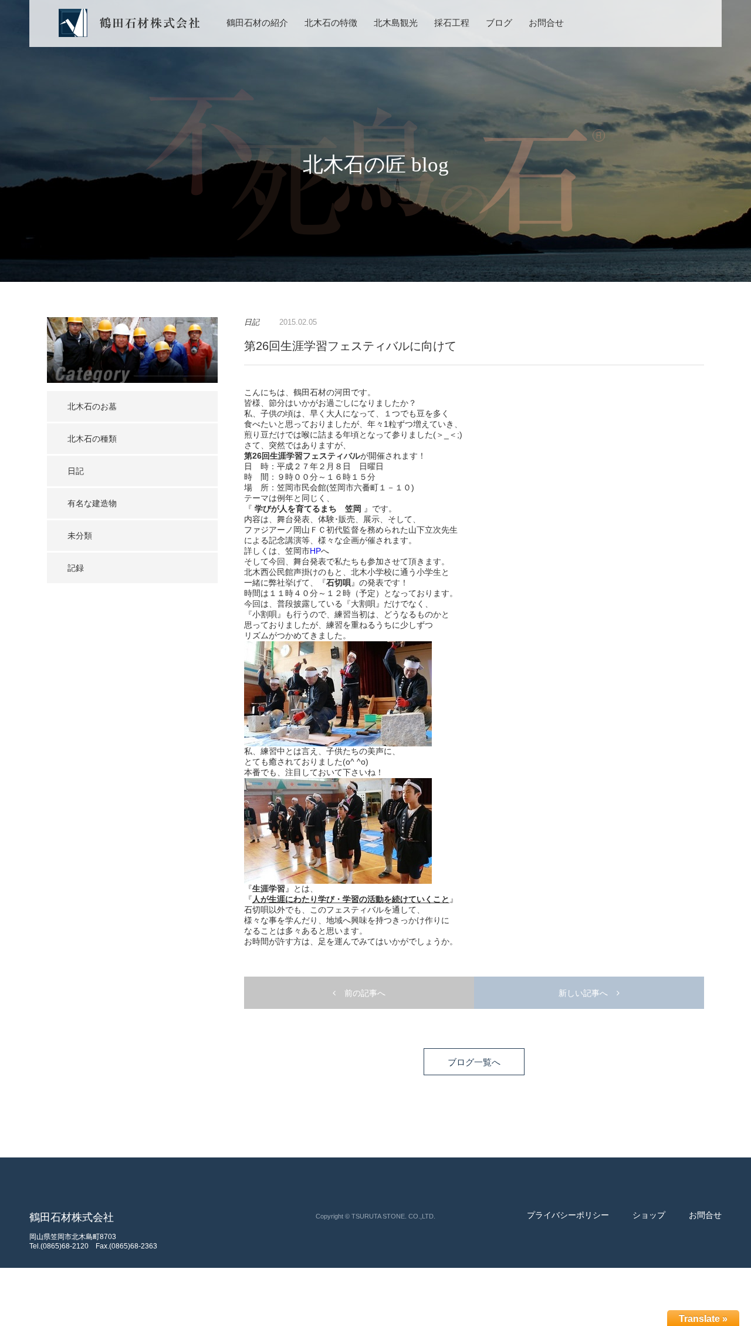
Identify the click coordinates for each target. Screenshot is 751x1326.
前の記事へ (364, 993)
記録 (75, 568)
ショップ (648, 1215)
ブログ (499, 23)
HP (315, 551)
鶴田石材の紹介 (257, 23)
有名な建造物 (92, 503)
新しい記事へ (583, 993)
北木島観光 (396, 23)
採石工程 (451, 23)
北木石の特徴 (331, 23)
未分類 (79, 535)
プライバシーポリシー (568, 1215)
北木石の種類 (92, 438)
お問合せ (546, 23)
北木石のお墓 (92, 406)
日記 (75, 471)
